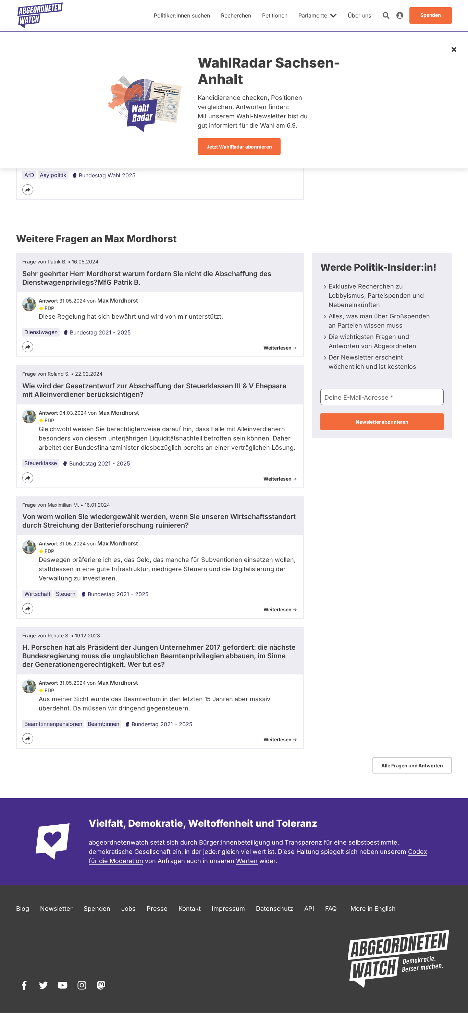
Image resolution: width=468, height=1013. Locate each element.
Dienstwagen (41, 332)
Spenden (97, 908)
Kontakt (189, 908)
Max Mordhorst (117, 300)
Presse (157, 908)
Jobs (128, 908)
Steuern (65, 593)
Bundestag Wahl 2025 (107, 175)
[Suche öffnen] (386, 15)
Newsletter (56, 908)
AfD (29, 175)
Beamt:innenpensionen (53, 723)
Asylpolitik (53, 175)
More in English (373, 908)
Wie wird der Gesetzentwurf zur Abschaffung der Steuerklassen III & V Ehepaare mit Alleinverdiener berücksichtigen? (154, 390)
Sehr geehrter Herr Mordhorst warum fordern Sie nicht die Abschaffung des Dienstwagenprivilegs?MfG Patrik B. (146, 278)
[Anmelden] (400, 15)
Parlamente (312, 15)
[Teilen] (27, 189)
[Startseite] (40, 15)
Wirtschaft (37, 593)
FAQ (331, 908)
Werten (247, 860)
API (309, 908)
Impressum (228, 908)
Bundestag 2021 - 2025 (100, 332)
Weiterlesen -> (280, 348)
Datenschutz (274, 908)
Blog (22, 908)
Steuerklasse (40, 463)
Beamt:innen (103, 723)
